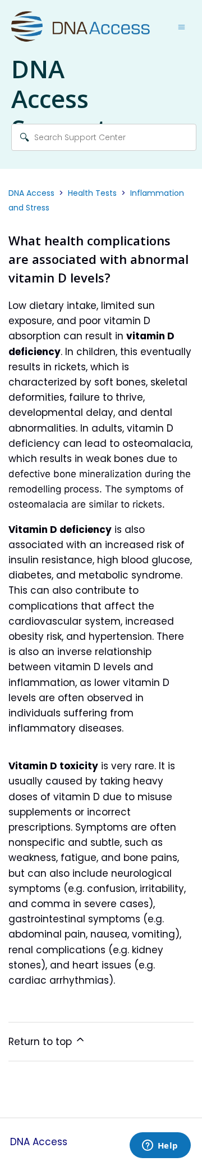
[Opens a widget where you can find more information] (160, 1146)
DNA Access (31, 193)
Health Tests (92, 193)
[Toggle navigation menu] (181, 27)
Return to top (41, 1041)
